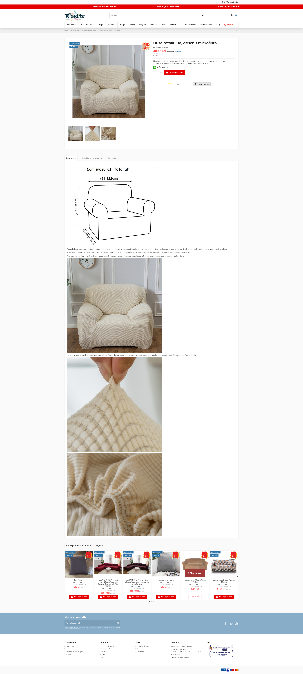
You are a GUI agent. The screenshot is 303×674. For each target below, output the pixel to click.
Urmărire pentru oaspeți (74, 652)
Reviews (112, 158)
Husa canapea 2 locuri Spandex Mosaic (224, 581)
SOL (102, 657)
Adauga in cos (176, 72)
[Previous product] (237, 30)
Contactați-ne (141, 652)
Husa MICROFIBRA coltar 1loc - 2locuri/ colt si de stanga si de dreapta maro (137, 582)
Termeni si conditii (107, 646)
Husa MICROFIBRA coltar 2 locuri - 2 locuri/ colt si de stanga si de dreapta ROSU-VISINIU (108, 583)
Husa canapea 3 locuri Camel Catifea (195, 581)
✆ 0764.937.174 (230, 2)
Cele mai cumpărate (144, 649)
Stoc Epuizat (195, 597)
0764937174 (177, 654)
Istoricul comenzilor (73, 649)
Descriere (71, 158)
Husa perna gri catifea (166, 580)
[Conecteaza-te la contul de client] (231, 15)
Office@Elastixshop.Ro (181, 658)
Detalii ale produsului (92, 158)
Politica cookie (106, 649)
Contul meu (70, 646)
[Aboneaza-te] (118, 623)
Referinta (156, 47)
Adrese (68, 654)
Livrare (103, 652)
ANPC (103, 654)
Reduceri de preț (143, 646)
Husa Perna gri (79, 580)
